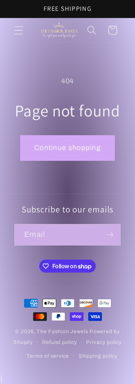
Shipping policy (98, 356)
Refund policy (59, 342)
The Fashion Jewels (62, 331)
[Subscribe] (110, 235)
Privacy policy (104, 342)
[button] (18, 30)
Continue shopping (67, 147)
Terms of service (48, 356)
